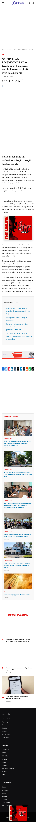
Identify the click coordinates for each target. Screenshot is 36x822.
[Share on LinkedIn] (18, 81)
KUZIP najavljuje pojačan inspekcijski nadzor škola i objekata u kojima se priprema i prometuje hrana (18, 474)
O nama (4, 787)
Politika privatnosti (7, 805)
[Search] (30, 3)
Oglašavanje (5, 799)
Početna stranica (6, 50)
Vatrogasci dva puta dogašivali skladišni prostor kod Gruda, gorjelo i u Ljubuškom (19, 336)
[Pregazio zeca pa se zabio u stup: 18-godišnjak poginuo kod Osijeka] (18, 656)
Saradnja (4, 796)
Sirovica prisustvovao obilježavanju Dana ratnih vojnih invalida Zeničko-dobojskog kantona (17, 535)
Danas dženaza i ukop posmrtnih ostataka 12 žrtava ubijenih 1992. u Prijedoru (18, 311)
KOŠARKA (5, 756)
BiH (3, 55)
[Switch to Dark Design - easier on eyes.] (33, 3)
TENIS (4, 753)
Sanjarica (4, 728)
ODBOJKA (5, 765)
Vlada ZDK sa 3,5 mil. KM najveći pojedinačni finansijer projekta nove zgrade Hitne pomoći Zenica (17, 565)
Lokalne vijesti (6, 719)
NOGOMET (5, 750)
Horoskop (4, 731)
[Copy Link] (15, 81)
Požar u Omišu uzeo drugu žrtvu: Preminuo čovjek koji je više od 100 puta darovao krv (18, 640)
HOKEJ (4, 762)
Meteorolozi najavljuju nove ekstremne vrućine (17, 595)
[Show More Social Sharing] (22, 81)
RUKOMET (5, 759)
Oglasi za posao (6, 722)
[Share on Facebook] (9, 81)
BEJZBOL (5, 771)
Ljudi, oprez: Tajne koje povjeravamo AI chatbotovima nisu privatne (17, 697)
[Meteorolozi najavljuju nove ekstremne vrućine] (18, 581)
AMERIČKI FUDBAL (8, 768)
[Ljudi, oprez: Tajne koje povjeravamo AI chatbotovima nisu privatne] (18, 685)
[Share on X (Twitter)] (12, 81)
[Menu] (3, 3)
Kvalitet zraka (6, 734)
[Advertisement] (18, 28)
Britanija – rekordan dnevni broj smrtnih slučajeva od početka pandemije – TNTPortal (17, 327)
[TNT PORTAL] (18, 3)
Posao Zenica (5, 737)
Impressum (5, 790)
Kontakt (4, 793)
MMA (3, 774)
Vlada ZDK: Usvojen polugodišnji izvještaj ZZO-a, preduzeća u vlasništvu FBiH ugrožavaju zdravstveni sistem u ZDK (18, 443)
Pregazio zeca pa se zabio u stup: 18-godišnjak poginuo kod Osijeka (19, 669)
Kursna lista (5, 725)
